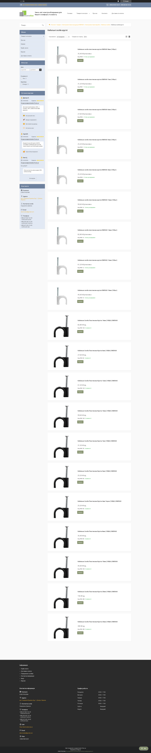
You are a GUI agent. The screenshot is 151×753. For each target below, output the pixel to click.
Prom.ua (84, 748)
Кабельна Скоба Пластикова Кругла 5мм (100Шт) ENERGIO (97, 471)
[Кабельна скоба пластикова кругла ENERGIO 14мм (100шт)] (61, 236)
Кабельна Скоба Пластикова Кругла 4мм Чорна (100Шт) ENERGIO (99, 501)
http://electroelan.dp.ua (26, 727)
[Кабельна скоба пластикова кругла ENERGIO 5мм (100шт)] (61, 145)
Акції (22, 678)
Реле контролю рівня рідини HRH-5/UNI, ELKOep (33, 170)
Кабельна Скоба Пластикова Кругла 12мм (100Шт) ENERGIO (98, 381)
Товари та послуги (82, 13)
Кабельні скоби (105, 24)
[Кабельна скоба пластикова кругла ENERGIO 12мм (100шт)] (61, 266)
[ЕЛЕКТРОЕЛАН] (27, 13)
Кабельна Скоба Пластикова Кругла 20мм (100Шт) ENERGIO (98, 591)
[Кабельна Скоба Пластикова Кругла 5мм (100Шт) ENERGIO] (61, 477)
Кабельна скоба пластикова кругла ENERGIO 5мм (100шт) (97, 140)
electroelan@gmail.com (27, 212)
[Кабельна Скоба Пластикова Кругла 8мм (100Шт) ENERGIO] (61, 537)
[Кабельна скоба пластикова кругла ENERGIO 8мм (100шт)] (61, 55)
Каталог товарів (56, 24)
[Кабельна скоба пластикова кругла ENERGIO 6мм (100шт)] (61, 115)
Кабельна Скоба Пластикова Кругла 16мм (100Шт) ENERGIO (98, 411)
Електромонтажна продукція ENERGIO (73, 24)
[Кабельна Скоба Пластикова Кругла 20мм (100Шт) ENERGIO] (61, 597)
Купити (80, 60)
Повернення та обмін (27, 673)
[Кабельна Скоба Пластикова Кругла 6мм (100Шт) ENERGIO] (61, 356)
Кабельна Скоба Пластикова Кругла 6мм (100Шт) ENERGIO (97, 350)
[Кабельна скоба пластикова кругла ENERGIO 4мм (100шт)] (61, 175)
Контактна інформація (27, 676)
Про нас (95, 13)
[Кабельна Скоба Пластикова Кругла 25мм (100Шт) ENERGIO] (61, 627)
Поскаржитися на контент (72, 751)
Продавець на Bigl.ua (75, 749)
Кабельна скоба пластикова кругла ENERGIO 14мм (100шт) (97, 230)
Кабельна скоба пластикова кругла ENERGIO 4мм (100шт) (97, 170)
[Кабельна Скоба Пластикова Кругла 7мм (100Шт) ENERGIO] (61, 447)
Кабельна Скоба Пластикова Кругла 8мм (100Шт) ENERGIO (97, 531)
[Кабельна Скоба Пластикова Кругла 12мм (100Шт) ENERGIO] (61, 386)
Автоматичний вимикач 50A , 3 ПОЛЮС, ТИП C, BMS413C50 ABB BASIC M (31, 108)
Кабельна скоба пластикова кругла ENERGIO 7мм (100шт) (97, 79)
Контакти (104, 13)
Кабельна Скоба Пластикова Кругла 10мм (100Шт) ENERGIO (98, 561)
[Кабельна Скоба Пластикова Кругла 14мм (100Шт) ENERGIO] (61, 326)
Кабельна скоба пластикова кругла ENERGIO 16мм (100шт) (97, 200)
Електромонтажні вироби (92, 24)
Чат (145, 748)
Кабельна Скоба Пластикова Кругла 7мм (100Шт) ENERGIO (97, 441)
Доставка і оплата (26, 55)
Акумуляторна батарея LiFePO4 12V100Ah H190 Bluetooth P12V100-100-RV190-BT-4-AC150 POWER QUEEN (32, 144)
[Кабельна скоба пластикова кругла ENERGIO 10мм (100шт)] (61, 296)
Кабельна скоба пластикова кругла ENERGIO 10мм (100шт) (97, 290)
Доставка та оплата (118, 13)
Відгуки (23, 52)
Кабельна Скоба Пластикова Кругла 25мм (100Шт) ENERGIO (98, 622)
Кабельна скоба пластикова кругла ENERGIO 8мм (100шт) (97, 49)
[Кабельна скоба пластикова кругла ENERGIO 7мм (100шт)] (61, 85)
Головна (69, 13)
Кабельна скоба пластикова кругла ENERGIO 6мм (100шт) (97, 109)
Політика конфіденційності (86, 751)
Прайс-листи (24, 48)
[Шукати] (43, 25)
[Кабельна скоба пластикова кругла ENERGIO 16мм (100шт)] (61, 205)
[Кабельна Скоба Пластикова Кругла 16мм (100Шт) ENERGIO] (61, 416)
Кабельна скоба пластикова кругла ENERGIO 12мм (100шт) (97, 260)
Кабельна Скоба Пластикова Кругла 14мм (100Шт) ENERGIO (98, 320)
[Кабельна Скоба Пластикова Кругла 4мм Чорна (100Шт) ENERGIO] (61, 507)
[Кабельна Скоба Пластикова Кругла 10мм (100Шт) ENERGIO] (61, 567)
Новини (23, 44)
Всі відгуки (32, 178)
